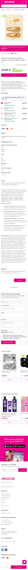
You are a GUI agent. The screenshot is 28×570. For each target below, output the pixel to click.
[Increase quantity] (8, 567)
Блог (2, 500)
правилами (17, 338)
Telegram (9, 541)
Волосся (9, 9)
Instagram (6, 541)
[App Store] (8, 446)
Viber (13, 541)
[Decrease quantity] (2, 567)
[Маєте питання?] (24, 562)
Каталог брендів (5, 505)
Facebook (2, 541)
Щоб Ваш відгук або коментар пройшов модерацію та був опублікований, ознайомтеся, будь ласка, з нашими (15, 337)
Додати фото (4, 330)
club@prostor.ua (7, 524)
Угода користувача (5, 497)
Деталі (2, 50)
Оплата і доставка (5, 493)
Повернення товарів (5, 495)
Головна (3, 9)
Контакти (3, 499)
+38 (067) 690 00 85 (7, 522)
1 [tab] (13, 39)
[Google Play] (19, 446)
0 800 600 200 (6, 520)
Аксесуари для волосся (18, 9)
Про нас (3, 502)
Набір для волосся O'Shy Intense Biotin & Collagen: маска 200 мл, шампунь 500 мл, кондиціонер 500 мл (9, 414)
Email (2, 312)
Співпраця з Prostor (5, 513)
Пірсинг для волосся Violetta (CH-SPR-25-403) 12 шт (9, 371)
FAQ (2, 504)
